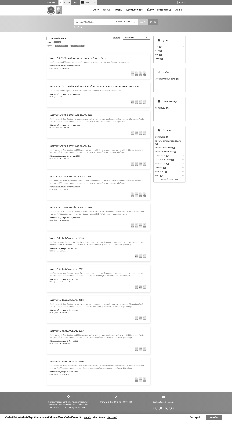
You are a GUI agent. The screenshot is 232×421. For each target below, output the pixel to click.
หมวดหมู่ (118, 9)
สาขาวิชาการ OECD (164, 159)
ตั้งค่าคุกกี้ (195, 417)
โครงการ (160, 167)
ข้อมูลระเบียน (161, 107)
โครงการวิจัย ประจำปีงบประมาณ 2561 (66, 269)
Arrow (88, 2)
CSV (158, 50)
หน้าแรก (95, 9)
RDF (158, 54)
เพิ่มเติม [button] (178, 9)
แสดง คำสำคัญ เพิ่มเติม (169, 179)
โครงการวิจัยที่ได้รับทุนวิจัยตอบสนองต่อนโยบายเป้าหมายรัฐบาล (78, 58)
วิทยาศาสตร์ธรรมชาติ (164, 147)
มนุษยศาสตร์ (161, 137)
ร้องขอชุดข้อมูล (164, 9)
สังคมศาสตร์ (161, 155)
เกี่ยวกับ (150, 9)
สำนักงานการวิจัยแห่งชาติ (166, 78)
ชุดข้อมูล (106, 9)
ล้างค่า (153, 21)
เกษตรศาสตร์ (161, 163)
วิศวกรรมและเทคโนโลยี (165, 151)
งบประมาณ (160, 171)
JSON (158, 58)
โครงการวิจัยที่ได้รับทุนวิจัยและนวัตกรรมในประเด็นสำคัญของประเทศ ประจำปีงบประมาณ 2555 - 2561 (94, 86)
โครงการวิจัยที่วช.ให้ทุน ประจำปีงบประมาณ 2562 (71, 176)
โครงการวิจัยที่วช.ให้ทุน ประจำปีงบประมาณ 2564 (71, 145)
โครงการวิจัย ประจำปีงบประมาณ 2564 (67, 238)
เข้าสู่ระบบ (182, 2)
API (158, 46)
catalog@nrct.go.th (166, 401)
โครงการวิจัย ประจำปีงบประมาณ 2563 (67, 330)
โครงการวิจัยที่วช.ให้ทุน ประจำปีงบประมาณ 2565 (71, 207)
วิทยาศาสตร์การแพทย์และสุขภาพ (168, 142)
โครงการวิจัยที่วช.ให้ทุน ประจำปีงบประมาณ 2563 (71, 115)
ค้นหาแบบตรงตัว (123, 21)
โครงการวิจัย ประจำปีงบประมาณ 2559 (67, 361)
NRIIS (158, 175)
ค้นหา (142, 21)
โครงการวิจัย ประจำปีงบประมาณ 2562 (67, 300)
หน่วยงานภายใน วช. (134, 9)
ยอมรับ (214, 417)
